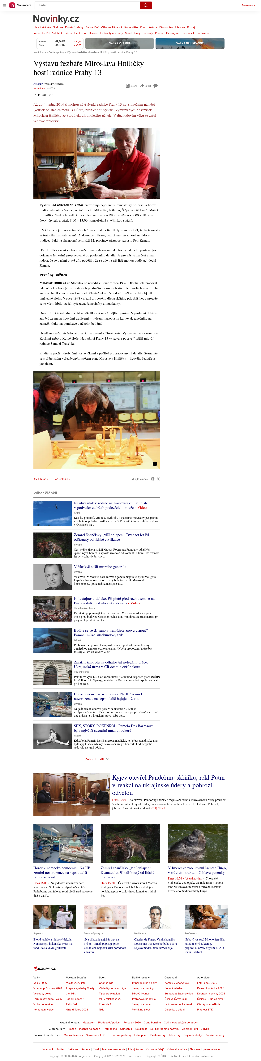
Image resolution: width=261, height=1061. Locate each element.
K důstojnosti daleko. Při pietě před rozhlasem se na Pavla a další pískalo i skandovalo (114, 601)
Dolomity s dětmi (175, 1009)
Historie (93, 33)
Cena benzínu (152, 1022)
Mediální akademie (113, 1049)
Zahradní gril (190, 1028)
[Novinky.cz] (56, 19)
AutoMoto (57, 33)
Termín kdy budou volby (47, 998)
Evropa (78, 544)
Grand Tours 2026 (77, 1009)
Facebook (47, 1049)
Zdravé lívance (141, 993)
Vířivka (205, 1028)
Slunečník (126, 1028)
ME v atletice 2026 (110, 998)
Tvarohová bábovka (144, 998)
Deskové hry (157, 1035)
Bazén (72, 1028)
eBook (133, 86)
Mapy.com (89, 1022)
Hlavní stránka (42, 27)
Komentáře (131, 27)
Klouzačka (141, 1028)
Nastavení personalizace (205, 1049)
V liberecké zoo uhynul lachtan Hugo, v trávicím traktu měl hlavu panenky (197, 870)
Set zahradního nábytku (164, 1028)
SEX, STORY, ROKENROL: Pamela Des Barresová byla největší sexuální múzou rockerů (113, 728)
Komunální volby (43, 1009)
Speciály (148, 33)
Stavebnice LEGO (97, 1035)
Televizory (175, 1035)
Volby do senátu (43, 1004)
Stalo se (58, 27)
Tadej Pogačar (74, 998)
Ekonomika (166, 27)
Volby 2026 (40, 982)
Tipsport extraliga (109, 993)
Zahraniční (92, 27)
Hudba (77, 735)
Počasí (159, 33)
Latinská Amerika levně (178, 1004)
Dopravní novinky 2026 (211, 993)
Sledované (203, 33)
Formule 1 (105, 1004)
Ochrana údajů (155, 1049)
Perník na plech (141, 1009)
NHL (101, 1009)
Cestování (80, 33)
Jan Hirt (70, 993)
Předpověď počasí (109, 1022)
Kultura (152, 27)
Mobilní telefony (73, 1035)
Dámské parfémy (121, 1035)
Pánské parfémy (215, 1035)
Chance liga (106, 982)
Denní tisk (188, 33)
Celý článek (159, 808)
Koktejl (191, 27)
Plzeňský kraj (81, 672)
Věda (69, 33)
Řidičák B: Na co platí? (211, 998)
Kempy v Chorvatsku (177, 982)
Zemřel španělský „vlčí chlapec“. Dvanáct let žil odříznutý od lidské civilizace (111, 537)
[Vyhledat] (146, 5)
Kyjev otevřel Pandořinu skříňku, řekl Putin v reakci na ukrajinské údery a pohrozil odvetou (168, 785)
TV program (173, 33)
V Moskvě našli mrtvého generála (100, 566)
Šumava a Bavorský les (179, 993)
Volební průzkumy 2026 (47, 988)
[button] (96, 163)
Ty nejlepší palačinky (144, 982)
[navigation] (5, 5)
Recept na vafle (141, 1004)
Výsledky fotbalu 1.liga (112, 988)
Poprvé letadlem (174, 988)
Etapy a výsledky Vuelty (80, 988)
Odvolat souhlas (177, 1049)
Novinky (38, 83)
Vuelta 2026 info (76, 982)
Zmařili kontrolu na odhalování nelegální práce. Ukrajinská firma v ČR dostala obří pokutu (111, 664)
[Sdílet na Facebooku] (153, 479)
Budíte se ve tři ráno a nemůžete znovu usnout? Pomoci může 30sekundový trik (111, 632)
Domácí (70, 27)
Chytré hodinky (193, 1035)
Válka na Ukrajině (111, 27)
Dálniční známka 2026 (210, 988)
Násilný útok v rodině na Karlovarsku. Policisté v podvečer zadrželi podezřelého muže (111, 505)
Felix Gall (71, 1004)
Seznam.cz (248, 5)
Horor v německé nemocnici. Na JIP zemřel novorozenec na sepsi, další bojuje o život (108, 696)
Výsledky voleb (42, 993)
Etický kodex (135, 1049)
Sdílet (148, 86)
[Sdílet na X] (158, 479)
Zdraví (77, 640)
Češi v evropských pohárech (181, 1022)
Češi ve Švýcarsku (176, 998)
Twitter (61, 1049)
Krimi (143, 27)
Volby (80, 27)
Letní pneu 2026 (207, 982)
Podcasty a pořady (111, 33)
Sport (128, 33)
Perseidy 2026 (132, 1022)
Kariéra (85, 1049)
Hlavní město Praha (84, 608)
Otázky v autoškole (208, 1004)
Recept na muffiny (143, 988)
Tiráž (96, 1049)
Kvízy (137, 33)
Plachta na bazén (89, 1028)
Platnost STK (205, 1009)
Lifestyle (180, 27)
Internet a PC (41, 33)
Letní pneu (140, 1035)
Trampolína (110, 1028)
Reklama (73, 1049)
